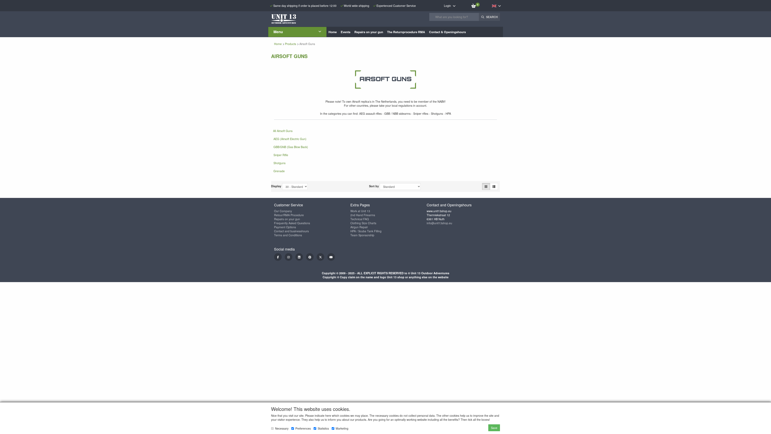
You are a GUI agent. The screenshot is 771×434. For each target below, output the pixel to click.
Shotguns (279, 163)
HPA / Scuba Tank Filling (365, 231)
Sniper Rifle (280, 155)
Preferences (303, 428)
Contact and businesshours (291, 231)
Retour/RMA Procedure (289, 215)
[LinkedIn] (299, 257)
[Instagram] (288, 257)
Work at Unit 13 (360, 211)
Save (494, 428)
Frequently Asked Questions (292, 223)
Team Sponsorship (362, 235)
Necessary (282, 428)
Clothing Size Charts (363, 223)
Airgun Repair (359, 227)
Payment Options (285, 227)
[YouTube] (331, 257)
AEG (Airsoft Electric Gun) (289, 139)
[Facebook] (278, 257)
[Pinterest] (310, 257)
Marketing (342, 428)
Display (276, 186)
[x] (320, 257)
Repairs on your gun (287, 219)
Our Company (283, 211)
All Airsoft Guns (283, 131)
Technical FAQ (359, 219)
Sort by (374, 186)
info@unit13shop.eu (439, 223)
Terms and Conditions (288, 235)
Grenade (279, 171)
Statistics (323, 428)
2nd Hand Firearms (362, 215)
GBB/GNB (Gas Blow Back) (290, 147)
